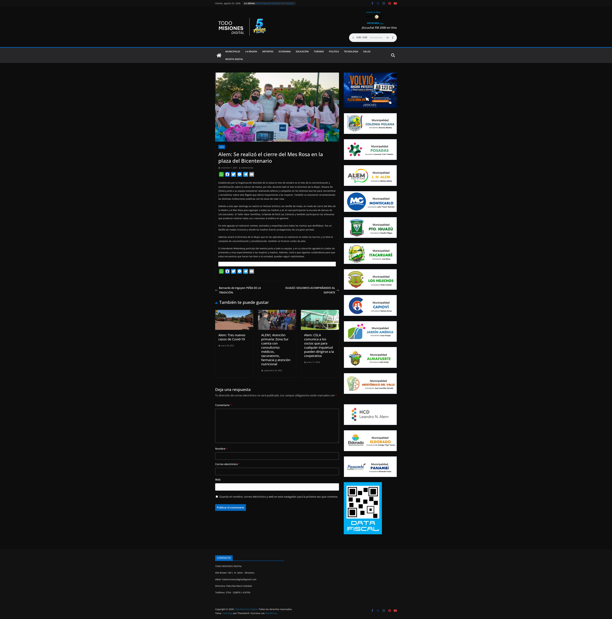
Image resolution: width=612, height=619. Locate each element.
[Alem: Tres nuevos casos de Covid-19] (234, 312)
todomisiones (247, 167)
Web (218, 479)
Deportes (267, 51)
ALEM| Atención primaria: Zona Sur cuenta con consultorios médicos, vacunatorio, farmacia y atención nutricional (275, 349)
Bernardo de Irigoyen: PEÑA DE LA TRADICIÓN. (240, 290)
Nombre (221, 448)
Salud (366, 51)
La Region (251, 51)
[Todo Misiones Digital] (219, 55)
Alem (222, 147)
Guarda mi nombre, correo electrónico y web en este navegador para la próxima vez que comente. (278, 496)
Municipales (232, 51)
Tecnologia (351, 51)
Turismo (319, 51)
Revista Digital (234, 59)
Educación (302, 51)
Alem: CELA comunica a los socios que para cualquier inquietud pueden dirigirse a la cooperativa (319, 345)
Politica (334, 51)
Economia (285, 51)
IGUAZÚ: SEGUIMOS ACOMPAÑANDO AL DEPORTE (310, 290)
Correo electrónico (227, 464)
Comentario (223, 405)
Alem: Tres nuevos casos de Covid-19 (231, 337)
